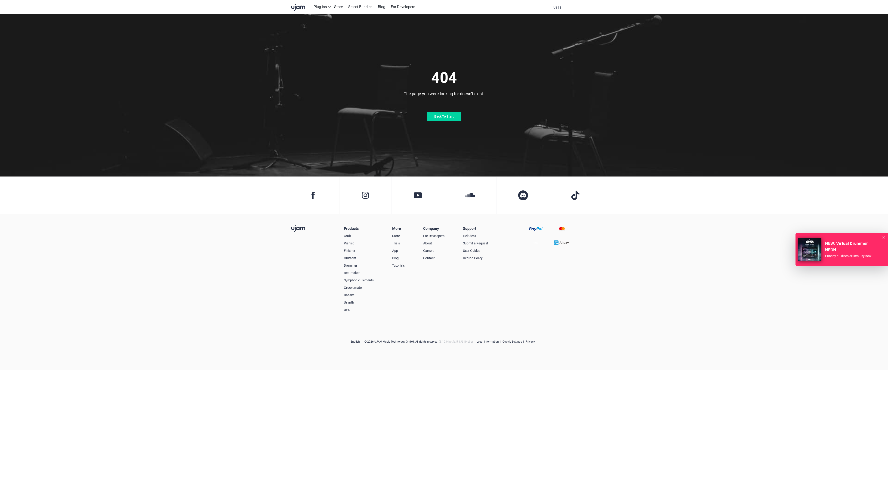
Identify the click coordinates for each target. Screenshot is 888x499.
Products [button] (351, 228)
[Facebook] (313, 195)
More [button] (396, 228)
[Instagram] (365, 195)
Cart (582, 11)
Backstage (569, 11)
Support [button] (469, 228)
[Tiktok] (575, 195)
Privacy (530, 341)
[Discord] (522, 195)
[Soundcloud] (470, 195)
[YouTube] (418, 195)
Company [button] (431, 228)
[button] (557, 7)
